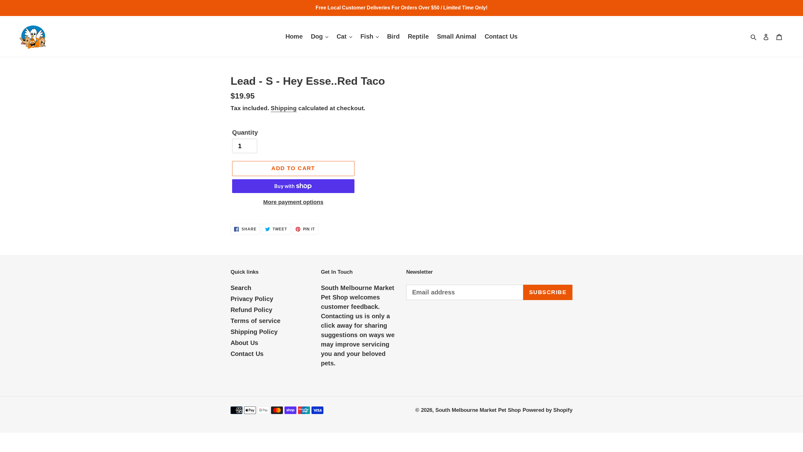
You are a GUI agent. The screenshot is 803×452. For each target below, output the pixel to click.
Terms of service (255, 320)
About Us (244, 342)
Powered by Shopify (547, 410)
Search (241, 287)
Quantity (245, 132)
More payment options (293, 202)
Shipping (284, 108)
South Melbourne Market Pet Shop (478, 410)
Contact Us (247, 353)
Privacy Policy (252, 298)
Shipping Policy (254, 331)
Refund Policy (251, 309)
